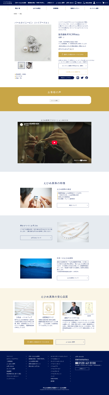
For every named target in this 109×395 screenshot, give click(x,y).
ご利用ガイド (50, 2)
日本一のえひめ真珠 (20, 2)
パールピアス (54, 366)
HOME (15, 13)
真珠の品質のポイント (35, 363)
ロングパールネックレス (57, 361)
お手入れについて (36, 237)
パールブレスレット (56, 373)
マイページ (10, 356)
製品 (21, 13)
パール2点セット (55, 358)
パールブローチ (55, 371)
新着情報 (55, 8)
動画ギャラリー (75, 8)
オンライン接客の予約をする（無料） (73, 65)
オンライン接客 (94, 8)
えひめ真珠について (73, 278)
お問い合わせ (69, 2)
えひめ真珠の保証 (33, 361)
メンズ (52, 376)
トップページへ (11, 378)
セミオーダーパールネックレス (59, 356)
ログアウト (15, 358)
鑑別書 (52, 381)
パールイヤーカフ (55, 368)
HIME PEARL (54, 378)
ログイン (9, 358)
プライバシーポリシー (13, 376)
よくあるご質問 (60, 2)
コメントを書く (54, 100)
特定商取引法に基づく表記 (14, 373)
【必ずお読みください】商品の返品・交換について (72, 46)
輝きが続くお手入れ (34, 366)
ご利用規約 (10, 361)
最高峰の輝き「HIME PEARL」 (36, 2)
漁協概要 (9, 371)
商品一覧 (17, 8)
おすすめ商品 (36, 8)
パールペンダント (55, 363)
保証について (73, 205)
